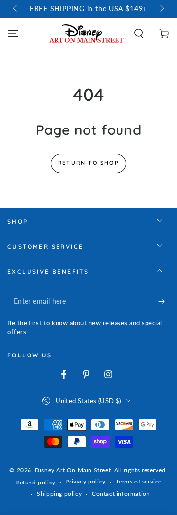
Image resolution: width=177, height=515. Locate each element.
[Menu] (13, 33)
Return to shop (88, 163)
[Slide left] (15, 9)
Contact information (121, 493)
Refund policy (35, 482)
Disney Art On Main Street (73, 470)
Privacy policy (85, 481)
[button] (138, 33)
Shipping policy (59, 493)
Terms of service (139, 481)
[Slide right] (161, 9)
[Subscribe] (164, 301)
